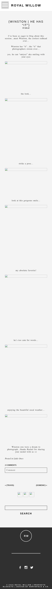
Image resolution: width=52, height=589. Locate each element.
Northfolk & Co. (39, 586)
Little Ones (18, 458)
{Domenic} (41, 485)
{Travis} (10, 485)
